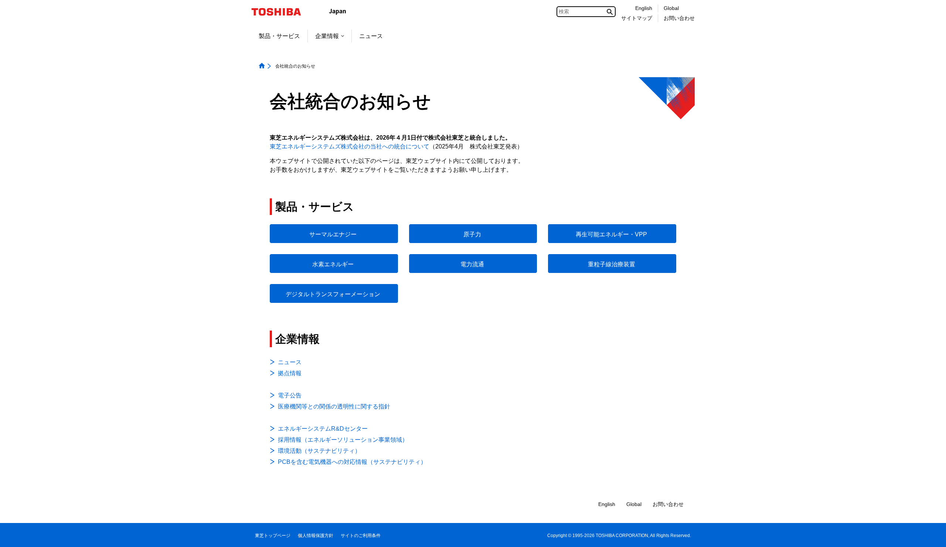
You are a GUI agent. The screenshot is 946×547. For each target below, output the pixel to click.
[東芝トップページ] (281, 12)
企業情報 (327, 36)
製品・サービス (279, 36)
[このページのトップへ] (930, 534)
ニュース (371, 36)
